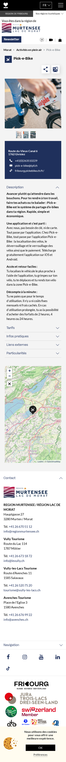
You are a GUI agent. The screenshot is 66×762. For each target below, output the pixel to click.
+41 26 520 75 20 (20, 585)
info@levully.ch (14, 561)
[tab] (33, 187)
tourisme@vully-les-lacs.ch (22, 590)
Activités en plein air (29, 49)
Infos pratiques (18, 336)
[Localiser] (55, 69)
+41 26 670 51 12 (20, 526)
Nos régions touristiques (48, 13)
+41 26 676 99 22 (20, 615)
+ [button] (9, 371)
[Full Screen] (9, 383)
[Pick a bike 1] (33, 103)
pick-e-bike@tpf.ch (26, 165)
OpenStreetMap (53, 461)
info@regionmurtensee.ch (21, 531)
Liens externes (17, 345)
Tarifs (11, 328)
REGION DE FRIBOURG (16, 13)
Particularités (16, 353)
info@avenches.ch (16, 619)
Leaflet (40, 461)
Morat (7, 49)
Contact (9, 478)
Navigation (11, 645)
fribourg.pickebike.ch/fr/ (29, 170)
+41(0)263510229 (26, 160)
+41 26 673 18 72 (20, 556)
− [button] (9, 376)
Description (15, 187)
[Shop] (60, 39)
